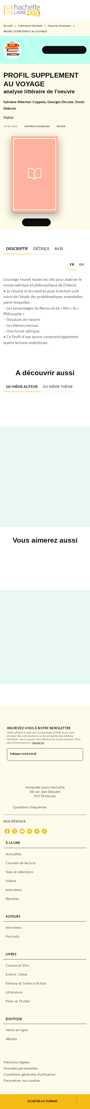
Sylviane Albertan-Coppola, (25, 102)
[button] (64, 50)
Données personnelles (20, 1068)
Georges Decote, (61, 102)
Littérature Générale (30, 25)
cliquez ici (38, 742)
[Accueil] (21, 10)
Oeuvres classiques (59, 25)
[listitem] (7, 831)
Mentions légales (16, 1062)
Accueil (7, 25)
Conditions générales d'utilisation (29, 1074)
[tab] (17, 249)
